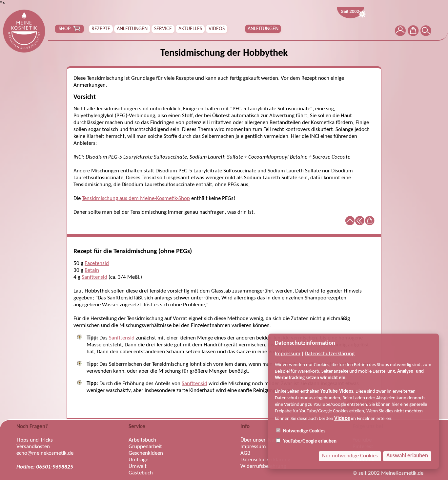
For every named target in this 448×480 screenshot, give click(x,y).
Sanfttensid (94, 277)
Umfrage (138, 460)
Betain (92, 270)
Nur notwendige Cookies (350, 456)
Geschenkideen (146, 453)
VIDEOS (217, 29)
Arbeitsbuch (142, 440)
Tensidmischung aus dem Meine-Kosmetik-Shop (136, 198)
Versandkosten (33, 446)
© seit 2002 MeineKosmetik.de (388, 473)
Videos (342, 418)
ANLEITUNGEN (132, 29)
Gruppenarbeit (145, 446)
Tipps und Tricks (34, 440)
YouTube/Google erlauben (309, 441)
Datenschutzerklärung (330, 354)
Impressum (287, 354)
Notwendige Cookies (303, 431)
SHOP (64, 29)
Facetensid (97, 263)
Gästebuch (141, 473)
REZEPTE (101, 29)
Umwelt (138, 466)
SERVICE (163, 29)
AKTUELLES (190, 29)
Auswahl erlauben (407, 456)
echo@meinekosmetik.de (44, 453)
